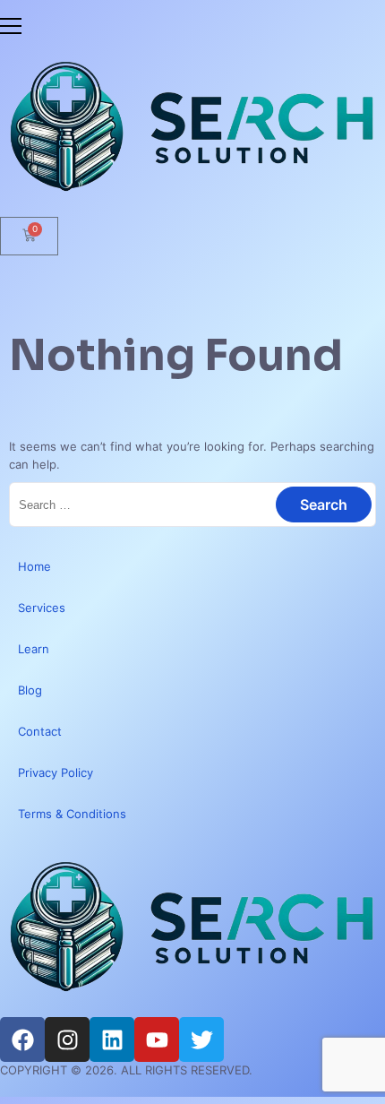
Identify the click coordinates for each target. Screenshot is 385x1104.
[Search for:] (192, 504)
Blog (30, 690)
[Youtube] (156, 1039)
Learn (33, 649)
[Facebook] (22, 1039)
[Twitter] (201, 1039)
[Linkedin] (112, 1039)
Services (41, 607)
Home (34, 566)
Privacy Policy (55, 772)
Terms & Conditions (72, 813)
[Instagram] (67, 1039)
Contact (40, 731)
